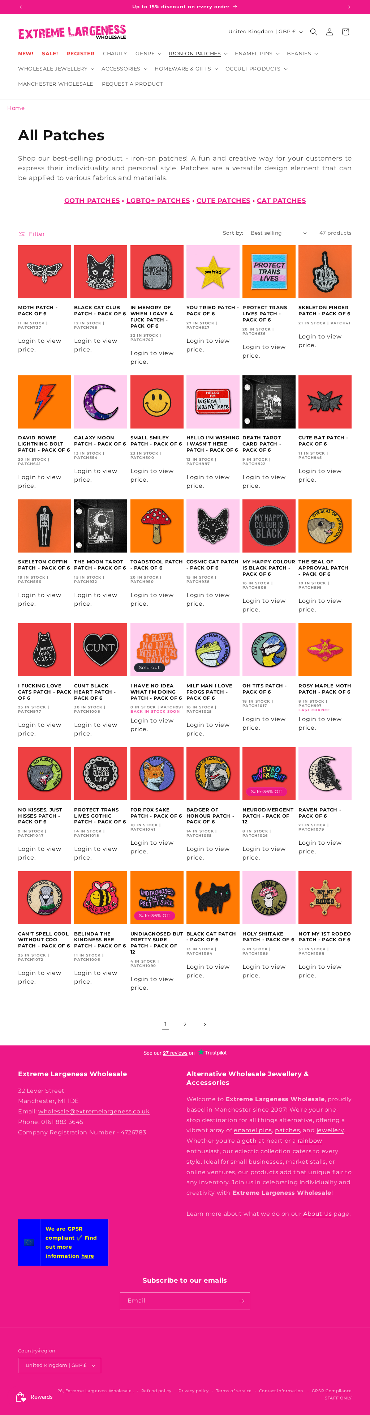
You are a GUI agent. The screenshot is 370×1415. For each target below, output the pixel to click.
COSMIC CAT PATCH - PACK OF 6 (212, 565)
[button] (147, 53)
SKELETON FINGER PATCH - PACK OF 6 (324, 310)
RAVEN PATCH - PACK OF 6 (319, 813)
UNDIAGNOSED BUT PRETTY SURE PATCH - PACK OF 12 (157, 943)
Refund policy (156, 1390)
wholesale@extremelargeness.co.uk (94, 1111)
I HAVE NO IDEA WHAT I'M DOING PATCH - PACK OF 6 (156, 692)
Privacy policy (193, 1390)
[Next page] (204, 1024)
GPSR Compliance (332, 1390)
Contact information (281, 1390)
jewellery (330, 1130)
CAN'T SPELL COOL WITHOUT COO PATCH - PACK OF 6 (44, 940)
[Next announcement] (349, 7)
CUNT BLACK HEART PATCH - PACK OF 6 (95, 692)
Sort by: (233, 233)
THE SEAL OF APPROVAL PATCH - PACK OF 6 (323, 568)
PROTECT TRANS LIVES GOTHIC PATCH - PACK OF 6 (100, 816)
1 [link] (165, 1024)
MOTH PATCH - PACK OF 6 (37, 310)
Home (16, 108)
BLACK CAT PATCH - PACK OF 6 (211, 937)
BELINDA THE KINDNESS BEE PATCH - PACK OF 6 (100, 940)
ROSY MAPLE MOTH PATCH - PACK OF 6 (324, 689)
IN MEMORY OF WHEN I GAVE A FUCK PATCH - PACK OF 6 (151, 316)
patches (287, 1130)
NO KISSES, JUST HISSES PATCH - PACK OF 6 (40, 816)
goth (249, 1140)
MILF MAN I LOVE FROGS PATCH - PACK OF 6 (209, 692)
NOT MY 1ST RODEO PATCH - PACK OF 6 (324, 937)
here (87, 1256)
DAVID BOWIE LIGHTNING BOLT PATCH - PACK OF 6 (44, 444)
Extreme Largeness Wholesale (98, 1390)
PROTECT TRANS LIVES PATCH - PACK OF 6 (264, 313)
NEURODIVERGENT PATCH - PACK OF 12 (267, 816)
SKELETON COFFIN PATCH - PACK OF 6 (44, 565)
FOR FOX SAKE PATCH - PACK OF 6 (156, 813)
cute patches (223, 201)
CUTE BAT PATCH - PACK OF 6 (323, 441)
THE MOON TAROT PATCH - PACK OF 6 (100, 565)
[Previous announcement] (21, 7)
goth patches (92, 201)
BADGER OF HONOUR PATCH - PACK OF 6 (210, 816)
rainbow (310, 1140)
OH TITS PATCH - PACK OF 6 (264, 689)
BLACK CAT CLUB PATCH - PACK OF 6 (100, 310)
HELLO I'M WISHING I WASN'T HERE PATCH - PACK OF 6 (213, 444)
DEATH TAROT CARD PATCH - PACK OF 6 (261, 444)
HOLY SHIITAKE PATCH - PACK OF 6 (268, 937)
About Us (317, 1213)
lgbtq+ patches (158, 201)
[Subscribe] (242, 1300)
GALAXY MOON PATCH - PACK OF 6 (100, 441)
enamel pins (253, 1130)
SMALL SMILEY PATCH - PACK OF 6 (156, 441)
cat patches (281, 201)
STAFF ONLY (338, 1398)
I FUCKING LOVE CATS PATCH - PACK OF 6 (44, 692)
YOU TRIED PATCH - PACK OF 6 (212, 310)
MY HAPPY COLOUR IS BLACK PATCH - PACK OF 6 (269, 568)
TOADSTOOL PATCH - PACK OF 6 (156, 565)
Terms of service (234, 1390)
